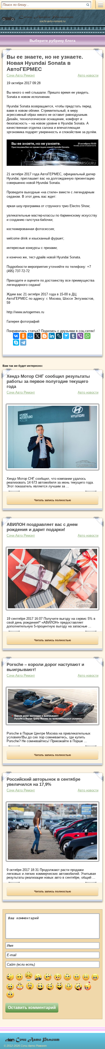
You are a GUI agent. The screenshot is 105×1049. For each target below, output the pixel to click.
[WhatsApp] (87, 335)
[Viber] (80, 335)
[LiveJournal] (59, 335)
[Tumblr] (73, 335)
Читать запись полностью (52, 500)
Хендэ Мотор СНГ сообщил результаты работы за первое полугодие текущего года (48, 381)
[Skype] (16, 341)
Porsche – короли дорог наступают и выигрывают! (45, 667)
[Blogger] (45, 335)
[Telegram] (23, 341)
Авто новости (88, 75)
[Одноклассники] (23, 335)
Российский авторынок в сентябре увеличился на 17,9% (43, 782)
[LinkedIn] (52, 335)
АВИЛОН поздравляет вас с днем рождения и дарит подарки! (42, 527)
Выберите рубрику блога (52, 41)
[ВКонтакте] (16, 335)
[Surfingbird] (66, 335)
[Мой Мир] (30, 335)
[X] (37, 335)
